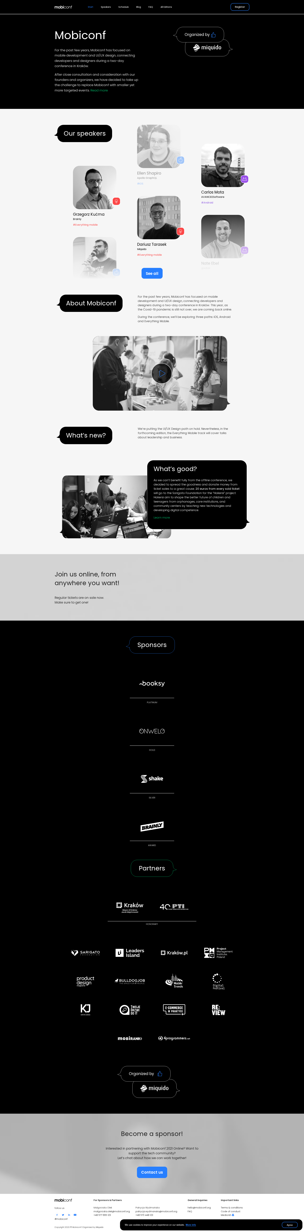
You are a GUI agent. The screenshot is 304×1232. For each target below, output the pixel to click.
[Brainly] (152, 826)
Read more (99, 90)
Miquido (100, 1227)
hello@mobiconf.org (199, 1207)
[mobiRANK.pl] (130, 1038)
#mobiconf (61, 1219)
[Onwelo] (152, 731)
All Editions (166, 7)
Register (240, 7)
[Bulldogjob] (130, 981)
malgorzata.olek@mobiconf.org (112, 1211)
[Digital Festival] (218, 981)
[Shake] (152, 779)
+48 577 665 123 (102, 1215)
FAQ (151, 7)
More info (191, 1224)
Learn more (162, 517)
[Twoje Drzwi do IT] (130, 1010)
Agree (290, 1224)
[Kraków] (130, 907)
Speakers (106, 7)
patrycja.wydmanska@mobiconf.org (156, 1211)
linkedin (69, 1215)
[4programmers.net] (174, 1038)
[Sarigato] (85, 953)
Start (90, 7)
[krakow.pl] (174, 953)
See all (152, 273)
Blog (138, 7)
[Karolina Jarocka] (85, 1010)
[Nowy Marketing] (174, 1010)
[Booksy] (152, 683)
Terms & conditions (232, 1207)
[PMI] (218, 953)
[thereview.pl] (218, 1010)
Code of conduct (230, 1211)
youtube (75, 1215)
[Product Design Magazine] (85, 981)
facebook (57, 1215)
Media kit (226, 1215)
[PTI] (174, 907)
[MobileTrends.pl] (174, 981)
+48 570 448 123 (144, 1215)
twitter (63, 1215)
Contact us (152, 1172)
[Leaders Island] (130, 953)
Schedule (123, 7)
